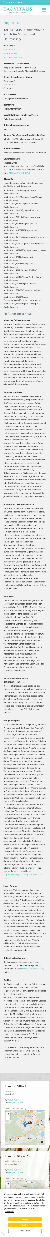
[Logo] (17, 10)
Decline (25, 1225)
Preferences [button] (9, 1212)
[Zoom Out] (8, 1118)
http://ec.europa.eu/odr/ (33, 969)
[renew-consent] (3, 1234)
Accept (25, 1219)
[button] (41, 10)
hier (15, 940)
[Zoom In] (8, 1114)
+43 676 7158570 (10, 53)
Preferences (25, 1231)
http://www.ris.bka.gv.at (20, 173)
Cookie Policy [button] (27, 1206)
